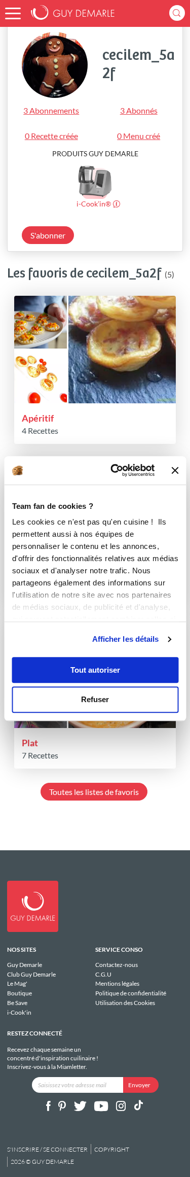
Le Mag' (17, 983)
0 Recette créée (51, 136)
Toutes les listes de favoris (94, 792)
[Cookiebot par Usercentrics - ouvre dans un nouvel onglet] (115, 470)
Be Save (17, 1003)
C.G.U (103, 974)
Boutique (19, 993)
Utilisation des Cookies (125, 1002)
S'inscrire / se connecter (47, 1149)
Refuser (95, 700)
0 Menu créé (138, 136)
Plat (30, 742)
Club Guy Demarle (31, 974)
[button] (13, 13)
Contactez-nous (116, 964)
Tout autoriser (95, 670)
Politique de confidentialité (130, 993)
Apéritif (38, 418)
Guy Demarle (24, 964)
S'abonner (47, 235)
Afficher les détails (125, 639)
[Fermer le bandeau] (174, 470)
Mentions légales (117, 983)
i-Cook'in (19, 1012)
